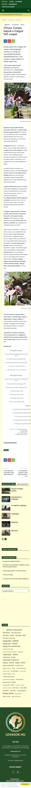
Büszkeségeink (5, 526)
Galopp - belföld (8, 663)
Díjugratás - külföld (10, 643)
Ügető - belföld (6, 696)
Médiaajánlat (14, 779)
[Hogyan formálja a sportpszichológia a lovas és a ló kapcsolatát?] (6, 491)
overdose (6, 690)
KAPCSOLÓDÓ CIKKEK (9, 484)
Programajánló (21, 690)
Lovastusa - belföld (19, 685)
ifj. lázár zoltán (6, 671)
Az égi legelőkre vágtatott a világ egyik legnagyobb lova (22, 473)
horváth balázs (19, 665)
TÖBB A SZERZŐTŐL (22, 484)
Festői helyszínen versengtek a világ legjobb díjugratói (9, 472)
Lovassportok (11, 20)
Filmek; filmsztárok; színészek (10, 651)
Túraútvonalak (18, 693)
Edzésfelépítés (5, 509)
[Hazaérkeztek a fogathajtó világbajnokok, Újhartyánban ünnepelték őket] (6, 499)
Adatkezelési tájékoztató (15, 781)
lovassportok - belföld (9, 682)
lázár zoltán (23, 688)
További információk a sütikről (13, 786)
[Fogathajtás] (6, 516)
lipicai (13, 674)
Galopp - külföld (20, 663)
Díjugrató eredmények (11, 646)
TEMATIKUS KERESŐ (8, 7)
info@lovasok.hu (18, 760)
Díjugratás (18, 20)
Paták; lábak (13, 690)
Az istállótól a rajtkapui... (19, 505)
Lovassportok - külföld (8, 685)
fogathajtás (20, 651)
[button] (28, 10)
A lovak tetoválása (8, 574)
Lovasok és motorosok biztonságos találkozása (16, 578)
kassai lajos (23, 671)
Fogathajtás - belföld (10, 654)
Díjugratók (14, 522)
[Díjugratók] (6, 524)
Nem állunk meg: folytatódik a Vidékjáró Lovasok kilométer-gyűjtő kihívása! (16, 565)
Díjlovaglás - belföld (8, 635)
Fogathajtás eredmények (11, 660)
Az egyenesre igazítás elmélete (11, 561)
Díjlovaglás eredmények (9, 638)
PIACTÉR (4, 4)
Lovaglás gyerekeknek (9, 676)
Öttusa (22, 24)
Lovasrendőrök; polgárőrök (9, 679)
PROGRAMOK (13, 4)
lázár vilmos (16, 688)
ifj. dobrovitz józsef (21, 668)
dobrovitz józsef (16, 632)
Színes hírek (8, 693)
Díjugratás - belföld (10, 641)
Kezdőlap (4, 20)
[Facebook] (13, 772)
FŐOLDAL (5, 1)
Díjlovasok (14, 530)
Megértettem (25, 784)
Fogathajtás (4, 501)
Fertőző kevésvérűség (8, 649)
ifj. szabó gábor (15, 671)
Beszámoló (6, 632)
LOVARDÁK (18, 1)
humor (13, 668)
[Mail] (18, 772)
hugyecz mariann (7, 668)
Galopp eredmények (8, 665)
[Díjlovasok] (6, 533)
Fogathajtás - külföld (9, 657)
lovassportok (19, 679)
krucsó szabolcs (7, 674)
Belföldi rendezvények (14, 630)
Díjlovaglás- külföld (20, 635)
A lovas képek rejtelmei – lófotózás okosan (14, 570)
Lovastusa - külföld (7, 687)
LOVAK (11, 1)
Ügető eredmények (16, 696)
